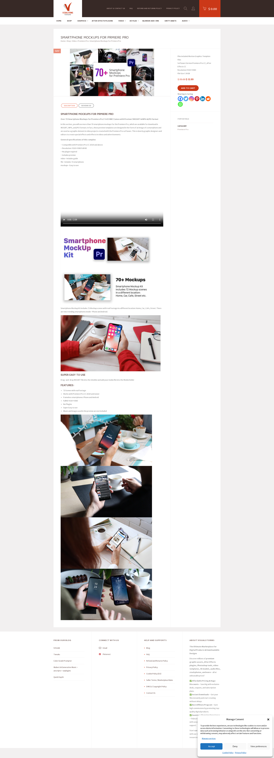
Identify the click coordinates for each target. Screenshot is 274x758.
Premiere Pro (83, 41)
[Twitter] (185, 98)
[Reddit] (208, 98)
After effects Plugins (102, 21)
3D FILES (133, 21)
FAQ (131, 8)
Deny (235, 746)
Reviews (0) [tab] (86, 105)
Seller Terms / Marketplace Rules (159, 680)
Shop (69, 21)
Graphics (81, 21)
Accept (211, 746)
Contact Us (150, 693)
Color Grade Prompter (63, 661)
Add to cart (188, 88)
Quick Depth (59, 677)
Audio (185, 21)
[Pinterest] (197, 98)
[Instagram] (191, 98)
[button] (268, 719)
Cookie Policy (227, 753)
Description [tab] (69, 105)
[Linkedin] (202, 98)
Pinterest (106, 654)
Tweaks (57, 654)
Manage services (209, 738)
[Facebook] (180, 98)
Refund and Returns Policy (149, 8)
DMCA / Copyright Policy (156, 686)
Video (121, 21)
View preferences (258, 746)
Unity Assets (170, 21)
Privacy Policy (240, 753)
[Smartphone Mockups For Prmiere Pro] (112, 72)
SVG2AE (57, 648)
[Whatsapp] (180, 104)
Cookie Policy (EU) (153, 674)
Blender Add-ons (150, 21)
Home (58, 21)
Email (104, 648)
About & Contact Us (116, 8)
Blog (148, 648)
